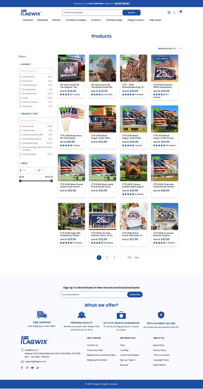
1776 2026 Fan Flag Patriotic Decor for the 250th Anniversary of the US (102, 237)
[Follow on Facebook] (22, 367)
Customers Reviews (129, 355)
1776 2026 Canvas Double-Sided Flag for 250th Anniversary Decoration (133, 188)
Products (96, 20)
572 (129, 257)
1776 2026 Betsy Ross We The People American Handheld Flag (70, 139)
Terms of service (161, 355)
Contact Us (92, 345)
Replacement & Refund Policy (101, 355)
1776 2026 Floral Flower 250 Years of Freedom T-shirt (132, 235)
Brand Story (158, 345)
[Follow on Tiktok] (37, 367)
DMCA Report (159, 364)
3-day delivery (161, 58)
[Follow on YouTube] (32, 367)
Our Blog (124, 350)
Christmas (28, 20)
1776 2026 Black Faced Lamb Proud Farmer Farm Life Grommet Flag (71, 188)
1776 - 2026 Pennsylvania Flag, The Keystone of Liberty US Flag (133, 88)
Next (137, 257)
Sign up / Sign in (127, 360)
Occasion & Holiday (76, 20)
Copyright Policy (161, 360)
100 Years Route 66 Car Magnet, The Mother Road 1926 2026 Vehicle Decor (70, 88)
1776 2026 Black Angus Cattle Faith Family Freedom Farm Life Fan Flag (102, 139)
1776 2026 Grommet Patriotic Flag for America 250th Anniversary (163, 237)
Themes (56, 20)
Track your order (95, 350)
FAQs (122, 345)
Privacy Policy (159, 350)
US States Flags (114, 20)
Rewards (124, 364)
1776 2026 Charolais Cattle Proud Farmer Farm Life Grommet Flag (163, 188)
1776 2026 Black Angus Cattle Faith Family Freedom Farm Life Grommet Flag (133, 139)
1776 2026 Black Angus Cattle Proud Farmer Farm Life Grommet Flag (163, 139)
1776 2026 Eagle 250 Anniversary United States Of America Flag (70, 237)
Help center (155, 20)
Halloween (42, 20)
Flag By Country (136, 20)
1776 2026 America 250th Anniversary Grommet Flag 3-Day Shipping (164, 88)
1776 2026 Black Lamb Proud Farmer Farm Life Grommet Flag (102, 186)
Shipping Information (97, 360)
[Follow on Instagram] (27, 367)
